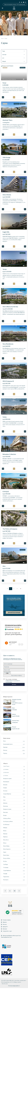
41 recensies (16, 627)
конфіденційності (10, 680)
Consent (5, 677)
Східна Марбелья (7, 191)
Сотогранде (5, 867)
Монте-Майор (6, 846)
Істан (4, 800)
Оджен (4, 852)
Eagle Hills (6, 232)
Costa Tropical (6, 766)
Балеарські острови (7, 778)
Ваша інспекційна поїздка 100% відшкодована (14, 4)
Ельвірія (5, 787)
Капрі (4, 83)
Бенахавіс (5, 784)
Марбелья (5, 836)
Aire (4, 566)
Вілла (4, 741)
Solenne (14, 714)
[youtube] (24, 2)
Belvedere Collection (9, 454)
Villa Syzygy (6, 157)
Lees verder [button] (8, 640)
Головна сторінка (7, 920)
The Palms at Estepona (10, 529)
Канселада (6, 153)
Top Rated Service (16, 912)
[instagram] (26, 2)
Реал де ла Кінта (6, 858)
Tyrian (5, 269)
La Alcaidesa (5, 769)
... (8, 129)
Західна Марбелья (12, 79)
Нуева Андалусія (6, 849)
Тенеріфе (5, 873)
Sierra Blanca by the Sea (10, 306)
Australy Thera (7, 120)
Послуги (5, 924)
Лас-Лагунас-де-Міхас (8, 821)
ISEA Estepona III (8, 381)
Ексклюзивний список (7, 744)
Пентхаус (5, 750)
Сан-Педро (5, 864)
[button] (22, 644)
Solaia (4, 417)
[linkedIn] (22, 2)
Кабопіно (5, 803)
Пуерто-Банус (6, 855)
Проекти (5, 922)
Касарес (5, 815)
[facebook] (20, 2)
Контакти (5, 928)
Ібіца (4, 797)
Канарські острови (7, 809)
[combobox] (7, 672)
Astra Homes (7, 195)
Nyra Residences (8, 344)
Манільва (5, 833)
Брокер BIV (5, 926)
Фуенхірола (14, 191)
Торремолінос (6, 876)
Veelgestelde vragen (7, 931)
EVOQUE (6, 491)
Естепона (6, 79)
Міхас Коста (6, 839)
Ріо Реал (5, 861)
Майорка (5, 827)
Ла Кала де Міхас (7, 818)
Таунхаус (5, 753)
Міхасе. (5, 843)
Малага (4, 830)
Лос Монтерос (6, 824)
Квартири (5, 747)
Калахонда (5, 806)
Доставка (14, 684)
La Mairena (5, 775)
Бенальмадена (6, 781)
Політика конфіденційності (14, 985)
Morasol (14, 727)
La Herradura (6, 772)
